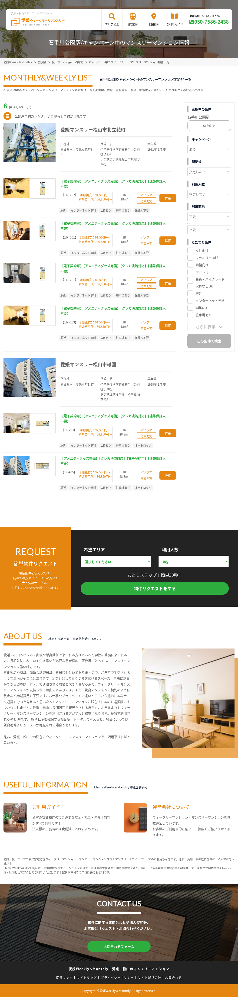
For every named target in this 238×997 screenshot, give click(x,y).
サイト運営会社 (149, 977)
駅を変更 (209, 125)
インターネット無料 (210, 300)
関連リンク (64, 977)
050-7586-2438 (211, 21)
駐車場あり (203, 315)
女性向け (201, 250)
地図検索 (153, 24)
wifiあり (201, 307)
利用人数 (170, 549)
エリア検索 (112, 24)
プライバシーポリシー (117, 977)
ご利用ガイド (174, 24)
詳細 (168, 198)
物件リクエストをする (155, 588)
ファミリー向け (206, 257)
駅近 (198, 293)
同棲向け (201, 264)
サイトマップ (87, 977)
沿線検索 (133, 24)
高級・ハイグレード (210, 279)
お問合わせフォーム (119, 946)
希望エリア (94, 549)
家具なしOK (204, 286)
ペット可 (201, 272)
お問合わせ (173, 977)
